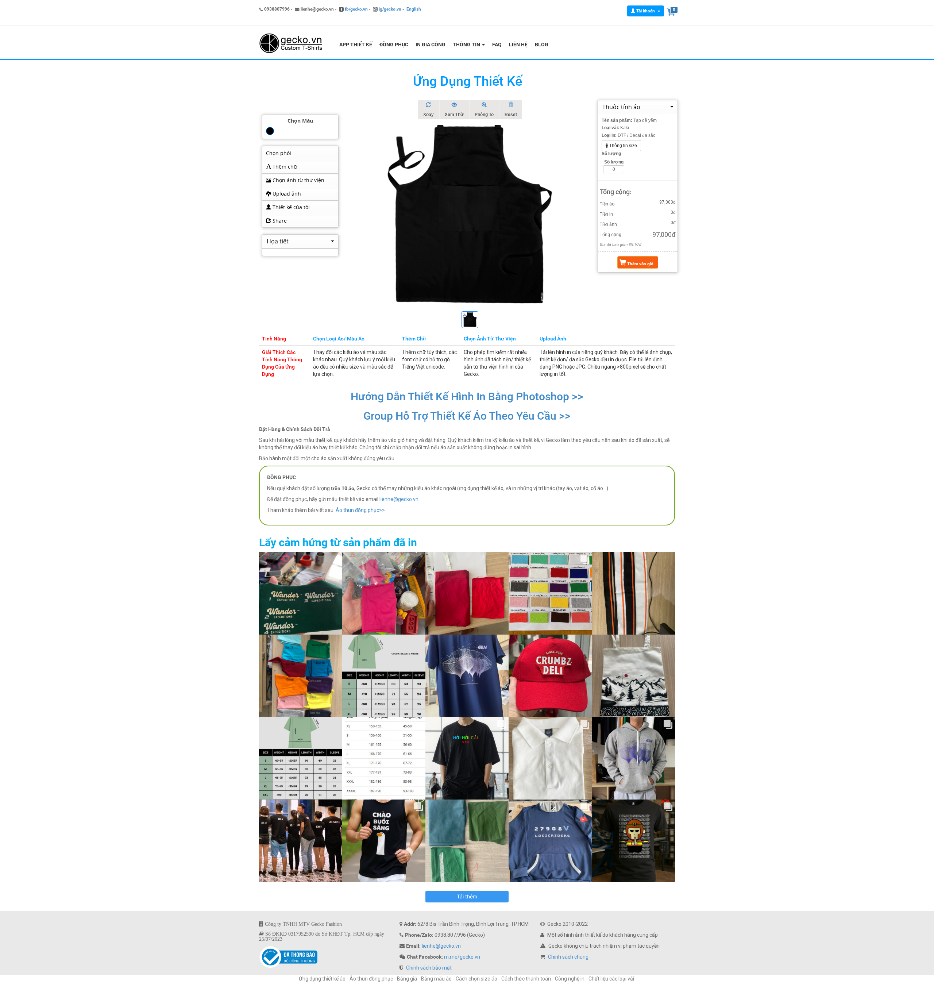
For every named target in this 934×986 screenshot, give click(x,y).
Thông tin (467, 44)
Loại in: (609, 135)
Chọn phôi (278, 153)
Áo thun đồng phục (371, 979)
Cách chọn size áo (476, 979)
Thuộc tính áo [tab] (621, 107)
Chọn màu (300, 120)
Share (279, 220)
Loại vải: (610, 127)
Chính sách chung (568, 957)
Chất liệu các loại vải (611, 979)
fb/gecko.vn (356, 9)
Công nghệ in (569, 979)
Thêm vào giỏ (639, 263)
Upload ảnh (286, 193)
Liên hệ (518, 44)
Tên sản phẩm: (617, 120)
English (413, 9)
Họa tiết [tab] (278, 241)
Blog (541, 44)
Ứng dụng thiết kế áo (322, 979)
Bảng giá (407, 979)
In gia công (430, 44)
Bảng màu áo (436, 979)
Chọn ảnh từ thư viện (297, 180)
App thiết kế (355, 44)
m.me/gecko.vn (462, 957)
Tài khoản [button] (645, 11)
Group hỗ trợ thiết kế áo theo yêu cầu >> (467, 415)
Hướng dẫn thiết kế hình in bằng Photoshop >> (467, 396)
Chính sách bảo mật (429, 968)
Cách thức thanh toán (526, 979)
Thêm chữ (284, 166)
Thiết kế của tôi (290, 207)
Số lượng (611, 153)
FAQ (497, 44)
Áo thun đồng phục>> (360, 510)
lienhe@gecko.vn (398, 499)
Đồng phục (393, 44)
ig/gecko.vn (389, 9)
